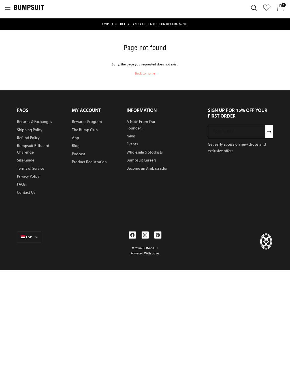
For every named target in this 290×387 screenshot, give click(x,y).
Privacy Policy (28, 176)
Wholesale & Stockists (145, 152)
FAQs (21, 184)
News (131, 136)
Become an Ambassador (147, 168)
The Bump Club (85, 129)
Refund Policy (28, 137)
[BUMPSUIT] (29, 7)
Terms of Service (30, 168)
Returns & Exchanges (34, 121)
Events (132, 144)
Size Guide (25, 160)
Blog (76, 145)
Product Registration (89, 162)
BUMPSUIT (150, 248)
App (75, 137)
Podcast (78, 154)
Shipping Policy (29, 129)
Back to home (145, 73)
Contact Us (26, 192)
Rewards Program (87, 121)
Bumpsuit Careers (142, 160)
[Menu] (7, 7)
